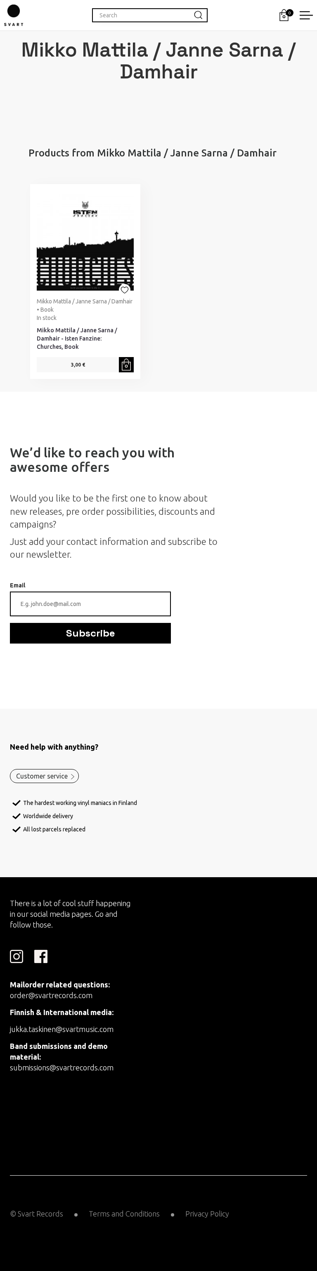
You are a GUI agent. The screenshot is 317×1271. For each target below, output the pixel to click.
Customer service (42, 776)
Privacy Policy (207, 1213)
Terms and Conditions (124, 1213)
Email (17, 585)
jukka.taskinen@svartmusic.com (62, 1029)
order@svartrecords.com (51, 995)
